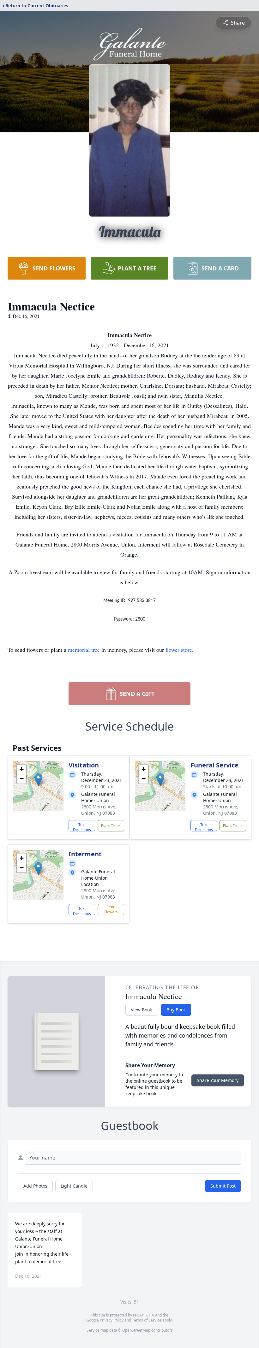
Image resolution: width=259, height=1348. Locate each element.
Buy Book (176, 1010)
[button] (38, 779)
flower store (179, 649)
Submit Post (223, 1186)
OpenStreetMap (136, 1330)
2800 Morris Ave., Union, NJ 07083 (99, 894)
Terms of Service (146, 1320)
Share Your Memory (217, 1080)
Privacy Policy (111, 1320)
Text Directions (82, 826)
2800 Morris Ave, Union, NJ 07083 (99, 810)
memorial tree (84, 649)
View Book (141, 1010)
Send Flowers (111, 909)
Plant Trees (111, 825)
